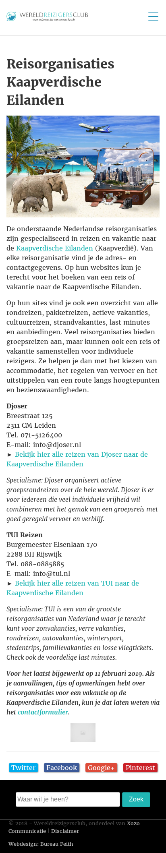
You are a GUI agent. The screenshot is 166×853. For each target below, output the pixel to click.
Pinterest (140, 768)
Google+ (101, 768)
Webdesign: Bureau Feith (40, 844)
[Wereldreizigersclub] (47, 18)
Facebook (61, 768)
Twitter (23, 768)
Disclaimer (65, 831)
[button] (83, 166)
